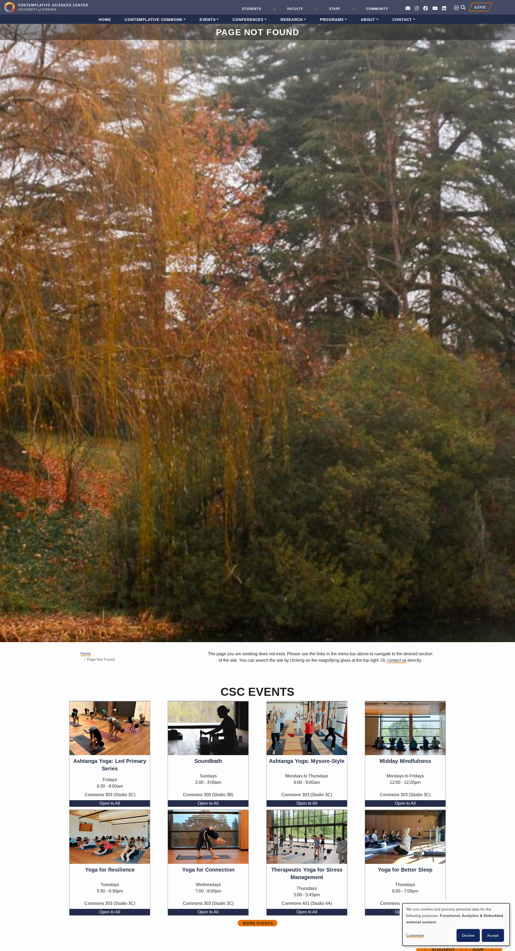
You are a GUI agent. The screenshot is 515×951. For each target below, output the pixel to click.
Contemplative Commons (153, 19)
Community (377, 9)
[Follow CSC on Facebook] (425, 8)
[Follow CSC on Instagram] (417, 8)
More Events (258, 923)
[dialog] (456, 924)
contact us (396, 660)
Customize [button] (415, 935)
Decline (468, 935)
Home (105, 19)
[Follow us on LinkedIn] (444, 8)
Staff (334, 9)
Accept (493, 935)
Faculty (295, 9)
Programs (332, 19)
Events (208, 19)
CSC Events (257, 692)
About (368, 19)
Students (251, 9)
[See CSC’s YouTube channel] (434, 8)
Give (480, 7)
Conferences (248, 19)
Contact (402, 19)
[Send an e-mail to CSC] (408, 8)
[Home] (46, 8)
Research (292, 19)
